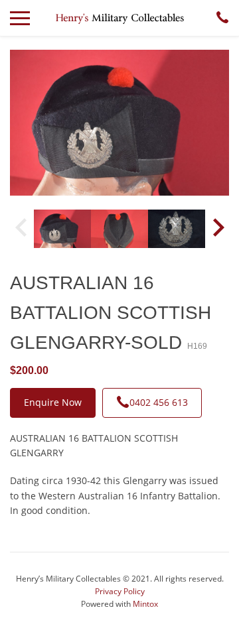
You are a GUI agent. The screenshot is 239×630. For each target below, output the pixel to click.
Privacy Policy (120, 591)
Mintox (145, 603)
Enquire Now (53, 402)
